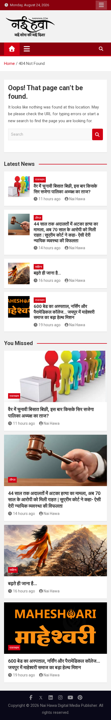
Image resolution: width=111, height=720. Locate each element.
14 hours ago (50, 248)
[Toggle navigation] (27, 49)
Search (97, 134)
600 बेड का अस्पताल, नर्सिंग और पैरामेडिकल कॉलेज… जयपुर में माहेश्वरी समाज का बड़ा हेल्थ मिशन (64, 312)
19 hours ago (50, 325)
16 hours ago (50, 280)
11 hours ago (50, 199)
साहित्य (38, 267)
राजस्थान (39, 179)
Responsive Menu (101, 5)
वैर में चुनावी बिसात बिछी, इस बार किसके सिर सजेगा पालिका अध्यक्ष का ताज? (65, 188)
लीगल (38, 218)
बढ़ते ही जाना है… (47, 273)
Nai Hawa (77, 199)
